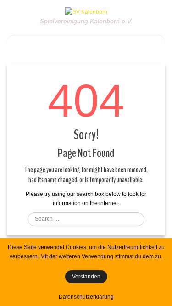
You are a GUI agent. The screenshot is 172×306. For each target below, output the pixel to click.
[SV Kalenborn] (86, 11)
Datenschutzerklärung (86, 297)
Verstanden (86, 276)
